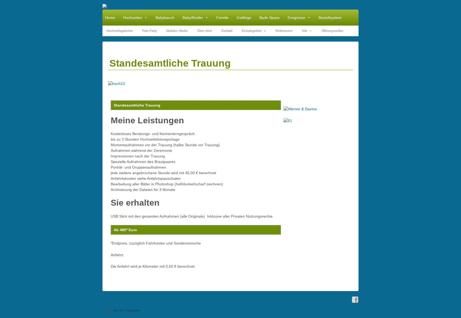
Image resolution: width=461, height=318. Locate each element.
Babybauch (165, 17)
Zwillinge (244, 17)
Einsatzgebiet (251, 31)
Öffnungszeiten (332, 31)
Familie (222, 17)
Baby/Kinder (192, 17)
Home (110, 17)
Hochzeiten (132, 17)
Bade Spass (269, 17)
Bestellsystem (330, 17)
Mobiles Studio (177, 31)
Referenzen (284, 31)
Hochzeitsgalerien (119, 31)
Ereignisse (296, 17)
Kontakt (226, 31)
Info (304, 31)
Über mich (204, 31)
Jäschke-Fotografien (126, 310)
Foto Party (149, 31)
